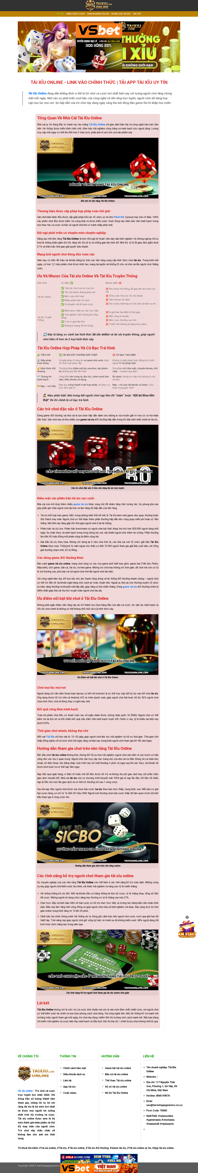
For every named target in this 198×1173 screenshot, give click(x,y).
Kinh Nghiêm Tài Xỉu (98, 14)
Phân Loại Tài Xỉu (121, 14)
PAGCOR (119, 217)
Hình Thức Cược (75, 14)
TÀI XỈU (60, 14)
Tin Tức (137, 14)
